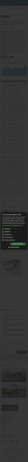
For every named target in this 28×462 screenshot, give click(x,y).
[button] (14, 225)
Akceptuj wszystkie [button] (18, 244)
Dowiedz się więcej (20, 223)
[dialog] (14, 231)
